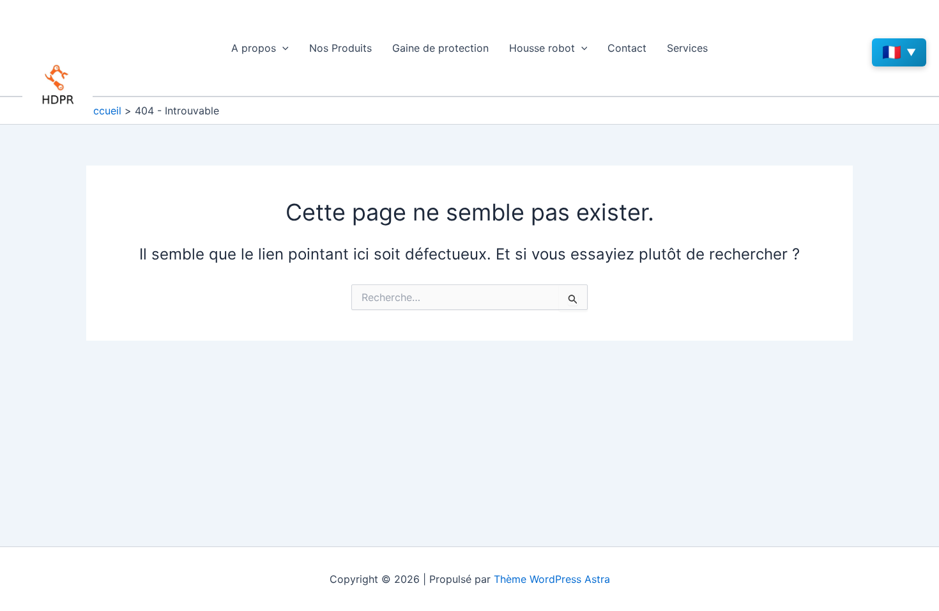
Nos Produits (340, 48)
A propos (253, 48)
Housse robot (542, 48)
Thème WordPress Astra (552, 579)
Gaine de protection (440, 48)
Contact (626, 48)
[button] (282, 48)
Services (687, 48)
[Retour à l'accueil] (57, 84)
